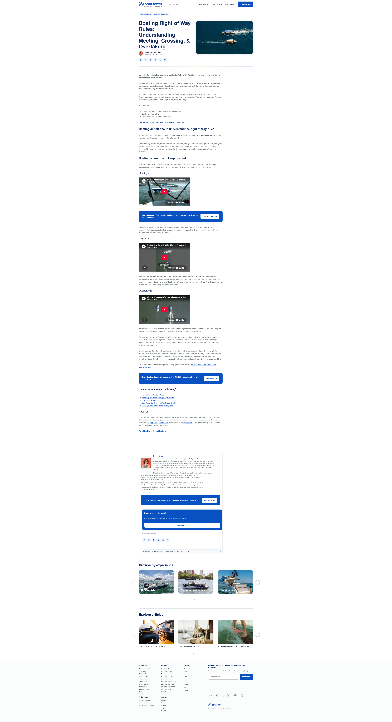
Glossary (163, 708)
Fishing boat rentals (144, 674)
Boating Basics (145, 14)
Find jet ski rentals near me (146, 705)
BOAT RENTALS (245, 4)
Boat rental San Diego (167, 676)
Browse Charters (208, 216)
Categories (202, 5)
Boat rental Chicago (166, 671)
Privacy (186, 690)
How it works (187, 669)
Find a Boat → (182, 525)
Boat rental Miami (166, 669)
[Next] (257, 582)
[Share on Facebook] (141, 60)
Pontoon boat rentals (144, 669)
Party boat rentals (144, 679)
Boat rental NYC (165, 679)
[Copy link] (220, 551)
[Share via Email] (165, 60)
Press (185, 676)
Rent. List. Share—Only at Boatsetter (153, 431)
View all (141, 692)
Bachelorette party (144, 689)
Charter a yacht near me (145, 703)
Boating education (161, 14)
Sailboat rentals (143, 681)
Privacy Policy (243, 671)
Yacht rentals (142, 671)
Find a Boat (210, 378)
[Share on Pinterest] (151, 60)
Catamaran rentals (144, 684)
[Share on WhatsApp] (160, 60)
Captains (163, 705)
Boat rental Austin (166, 689)
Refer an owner (165, 703)
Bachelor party (143, 686)
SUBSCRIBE (246, 677)
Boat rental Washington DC (168, 681)
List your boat (229, 5)
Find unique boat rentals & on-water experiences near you (161, 122)
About (185, 671)
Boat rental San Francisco (168, 686)
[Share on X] (146, 60)
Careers (186, 674)
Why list (163, 700)
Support (163, 710)
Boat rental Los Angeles (168, 684)
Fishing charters (143, 676)
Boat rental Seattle (166, 674)
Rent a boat (216, 5)
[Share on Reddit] (155, 60)
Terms (185, 687)
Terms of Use (233, 671)
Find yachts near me (144, 700)
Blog (185, 679)
